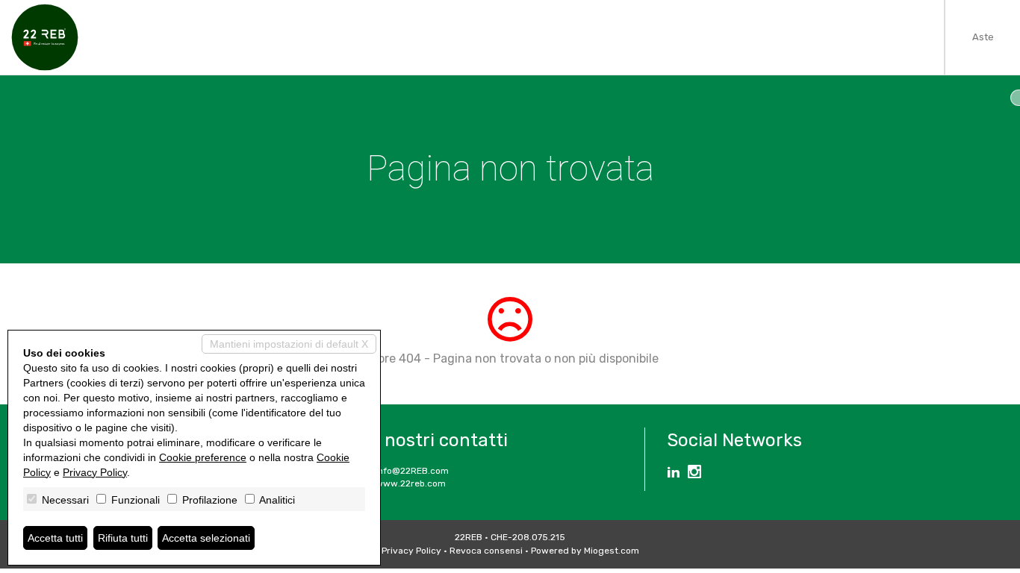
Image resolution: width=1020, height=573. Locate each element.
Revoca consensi (486, 550)
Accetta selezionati (206, 538)
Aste (983, 37)
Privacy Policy (411, 550)
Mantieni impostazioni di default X (289, 344)
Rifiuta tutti (123, 538)
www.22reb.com (411, 483)
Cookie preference (202, 457)
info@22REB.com (412, 471)
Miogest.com (611, 550)
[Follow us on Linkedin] (673, 473)
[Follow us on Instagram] (694, 473)
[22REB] (45, 37)
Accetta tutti (55, 538)
